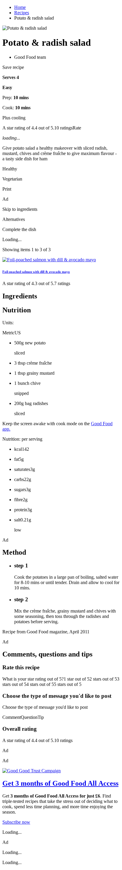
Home (20, 7)
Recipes (21, 12)
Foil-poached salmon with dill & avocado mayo (36, 271)
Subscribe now (16, 822)
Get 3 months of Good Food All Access (60, 783)
